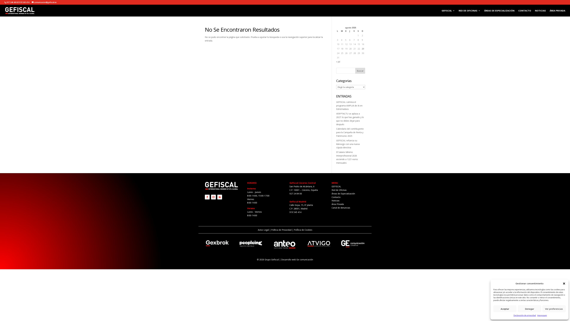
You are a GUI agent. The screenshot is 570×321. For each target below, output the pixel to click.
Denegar (529, 308)
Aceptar (505, 308)
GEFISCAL (447, 11)
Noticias (540, 11)
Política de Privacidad (281, 229)
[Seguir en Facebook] (207, 197)
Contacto (524, 11)
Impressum (542, 315)
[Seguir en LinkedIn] (219, 197)
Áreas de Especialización (499, 11)
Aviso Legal (263, 229)
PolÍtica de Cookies (302, 229)
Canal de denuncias (341, 207)
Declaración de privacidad (525, 315)
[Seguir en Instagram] (213, 197)
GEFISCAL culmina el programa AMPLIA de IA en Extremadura (349, 106)
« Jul (338, 61)
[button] (564, 283)
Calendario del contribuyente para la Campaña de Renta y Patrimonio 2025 (350, 132)
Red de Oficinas (468, 11)
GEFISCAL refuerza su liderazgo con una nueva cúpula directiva (348, 144)
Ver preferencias (554, 308)
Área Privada (557, 11)
